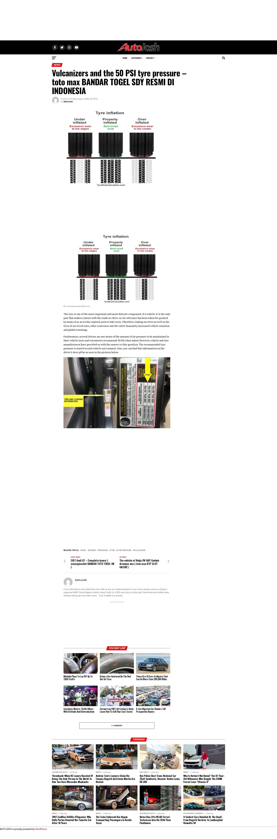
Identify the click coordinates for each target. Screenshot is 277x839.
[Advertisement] (138, 20)
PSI (123, 340)
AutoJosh (68, 101)
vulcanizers (96, 340)
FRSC (84, 550)
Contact (150, 57)
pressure (103, 550)
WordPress (41, 829)
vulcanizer (139, 550)
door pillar (79, 352)
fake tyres (115, 321)
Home (125, 57)
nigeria (92, 550)
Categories (136, 57)
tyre (112, 550)
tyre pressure (124, 550)
